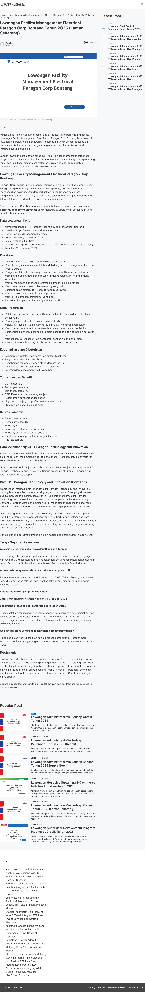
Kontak (101, 987)
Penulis (9, 43)
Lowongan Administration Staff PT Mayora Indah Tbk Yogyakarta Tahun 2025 (126, 39)
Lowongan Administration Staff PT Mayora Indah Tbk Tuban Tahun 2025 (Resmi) (125, 69)
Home (2, 15)
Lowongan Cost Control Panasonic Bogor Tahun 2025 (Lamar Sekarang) (124, 29)
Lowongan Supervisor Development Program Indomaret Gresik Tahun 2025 (63, 829)
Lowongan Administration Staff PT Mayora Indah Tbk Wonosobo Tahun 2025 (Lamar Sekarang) (125, 49)
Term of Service (136, 987)
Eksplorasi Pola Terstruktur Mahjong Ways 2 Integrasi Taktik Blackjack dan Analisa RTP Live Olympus (26, 958)
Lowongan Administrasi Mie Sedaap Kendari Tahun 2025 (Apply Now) (62, 763)
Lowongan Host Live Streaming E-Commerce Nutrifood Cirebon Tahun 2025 (63, 784)
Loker (10, 15)
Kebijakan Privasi (116, 987)
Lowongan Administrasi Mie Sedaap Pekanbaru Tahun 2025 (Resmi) (56, 742)
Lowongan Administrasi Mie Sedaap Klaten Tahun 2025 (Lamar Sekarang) (61, 807)
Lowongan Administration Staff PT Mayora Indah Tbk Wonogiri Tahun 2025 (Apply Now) (125, 59)
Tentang (91, 987)
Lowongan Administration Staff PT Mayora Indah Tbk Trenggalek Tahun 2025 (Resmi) (126, 89)
